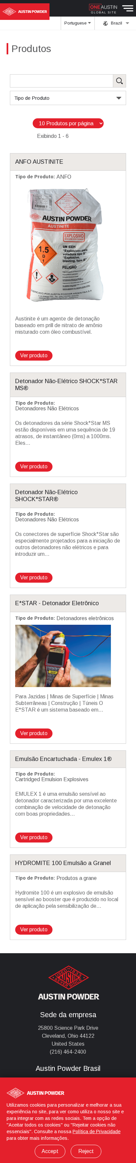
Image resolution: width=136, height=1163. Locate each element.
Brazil (116, 23)
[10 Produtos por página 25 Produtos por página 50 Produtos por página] (68, 123)
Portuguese (76, 23)
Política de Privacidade (96, 1131)
